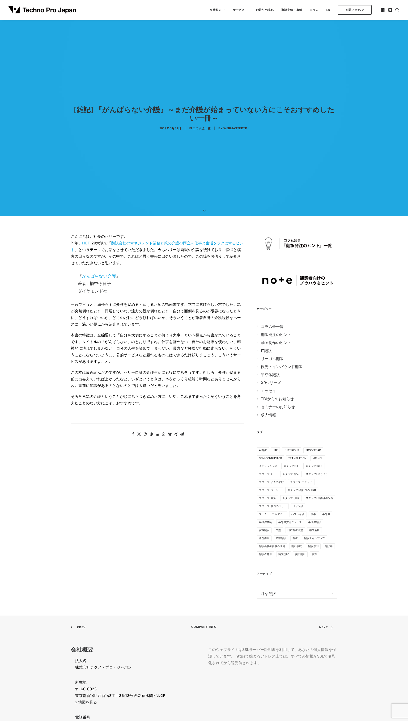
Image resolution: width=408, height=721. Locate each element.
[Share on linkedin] (157, 434)
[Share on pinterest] (151, 434)
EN (328, 10)
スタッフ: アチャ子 (301, 482)
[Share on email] (182, 434)
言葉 (314, 554)
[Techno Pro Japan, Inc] (42, 9)
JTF (275, 450)
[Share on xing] (176, 434)
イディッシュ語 (268, 466)
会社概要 (82, 649)
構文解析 (314, 530)
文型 (278, 530)
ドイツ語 (298, 506)
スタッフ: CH (291, 466)
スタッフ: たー (267, 474)
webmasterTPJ (236, 128)
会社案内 (215, 10)
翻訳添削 (313, 546)
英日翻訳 (300, 554)
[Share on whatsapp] (163, 434)
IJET (86, 243)
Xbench (318, 458)
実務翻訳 (264, 530)
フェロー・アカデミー (272, 514)
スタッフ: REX (314, 466)
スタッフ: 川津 (290, 498)
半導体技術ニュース (290, 522)
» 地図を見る (86, 702)
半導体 (326, 514)
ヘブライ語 (297, 514)
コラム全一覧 (202, 128)
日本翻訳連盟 (295, 530)
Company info (204, 627)
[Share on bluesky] (170, 434)
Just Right (291, 450)
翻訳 (295, 538)
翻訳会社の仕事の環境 (272, 546)
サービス (239, 10)
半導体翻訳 (314, 522)
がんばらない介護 (99, 276)
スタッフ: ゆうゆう (317, 474)
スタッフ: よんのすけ (271, 482)
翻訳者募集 (265, 554)
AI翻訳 (263, 450)
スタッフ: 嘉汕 (267, 498)
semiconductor (270, 458)
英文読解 (283, 554)
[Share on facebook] (133, 434)
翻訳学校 (296, 546)
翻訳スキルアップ (314, 538)
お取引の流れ (265, 10)
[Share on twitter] (139, 434)
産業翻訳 (281, 538)
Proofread (313, 450)
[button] (383, 10)
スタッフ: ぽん (290, 474)
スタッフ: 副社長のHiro (302, 490)
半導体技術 (265, 522)
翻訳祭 (329, 546)
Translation (297, 458)
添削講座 (264, 538)
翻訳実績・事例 (291, 10)
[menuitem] (217, 10)
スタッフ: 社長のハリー (272, 506)
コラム (314, 10)
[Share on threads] (145, 434)
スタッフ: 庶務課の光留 (319, 498)
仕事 (313, 514)
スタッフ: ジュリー (270, 490)
